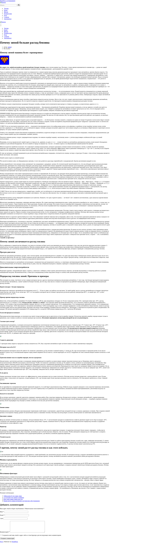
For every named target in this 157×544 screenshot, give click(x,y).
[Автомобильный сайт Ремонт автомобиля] (3, 2)
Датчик (6, 8)
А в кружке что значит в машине (14, 497)
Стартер (6, 17)
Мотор (6, 12)
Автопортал (7, 19)
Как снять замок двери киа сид (13, 499)
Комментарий (5, 532)
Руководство (8, 13)
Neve (1, 541)
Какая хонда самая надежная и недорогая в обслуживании (22, 501)
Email (2, 515)
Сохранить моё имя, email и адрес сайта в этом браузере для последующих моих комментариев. (31, 535)
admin (9, 47)
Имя (2, 512)
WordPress (15, 541)
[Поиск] (18, 5)
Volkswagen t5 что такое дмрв (13, 496)
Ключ (5, 10)
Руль (5, 15)
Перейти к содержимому (7, 1)
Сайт (1, 518)
